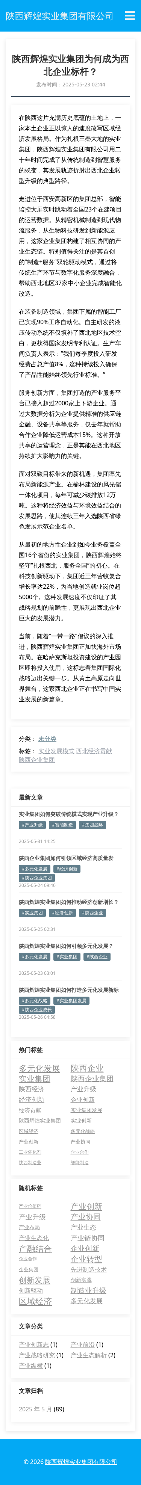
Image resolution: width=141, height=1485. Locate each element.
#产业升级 (32, 825)
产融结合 (35, 1248)
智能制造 (80, 1162)
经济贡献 (30, 1110)
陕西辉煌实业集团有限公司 (81, 1462)
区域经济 (28, 1131)
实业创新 (81, 1120)
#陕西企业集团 (37, 878)
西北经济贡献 (94, 751)
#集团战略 (92, 825)
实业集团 (34, 1078)
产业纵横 (31, 1365)
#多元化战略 (34, 1000)
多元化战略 (83, 1131)
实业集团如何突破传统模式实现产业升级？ (69, 813)
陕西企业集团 (37, 759)
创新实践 (81, 1279)
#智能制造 (62, 825)
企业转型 (86, 1259)
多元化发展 (39, 1068)
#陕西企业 (92, 912)
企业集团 (28, 1269)
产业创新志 (34, 1344)
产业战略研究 (37, 1355)
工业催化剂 (30, 1152)
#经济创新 (66, 869)
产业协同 (80, 1141)
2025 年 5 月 (35, 1409)
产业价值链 (30, 1206)
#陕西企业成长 (37, 1009)
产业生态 (83, 1227)
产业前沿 (83, 1344)
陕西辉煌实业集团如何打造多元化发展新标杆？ (69, 990)
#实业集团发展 (71, 1000)
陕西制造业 (30, 1162)
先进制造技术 (89, 1269)
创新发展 (34, 1280)
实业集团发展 (86, 1109)
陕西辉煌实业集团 (40, 1120)
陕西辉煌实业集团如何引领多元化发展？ (66, 945)
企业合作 (80, 1152)
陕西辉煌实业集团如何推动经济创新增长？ (69, 901)
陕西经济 (31, 1089)
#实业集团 (32, 912)
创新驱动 (31, 1290)
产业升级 (83, 1089)
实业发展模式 (56, 751)
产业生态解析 (89, 1355)
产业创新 (28, 1141)
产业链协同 (88, 1237)
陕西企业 (87, 1068)
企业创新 (83, 1099)
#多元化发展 (34, 869)
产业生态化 (34, 1238)
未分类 (47, 738)
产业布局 (29, 1227)
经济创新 (31, 1099)
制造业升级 (88, 1290)
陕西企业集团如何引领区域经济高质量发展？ (66, 858)
